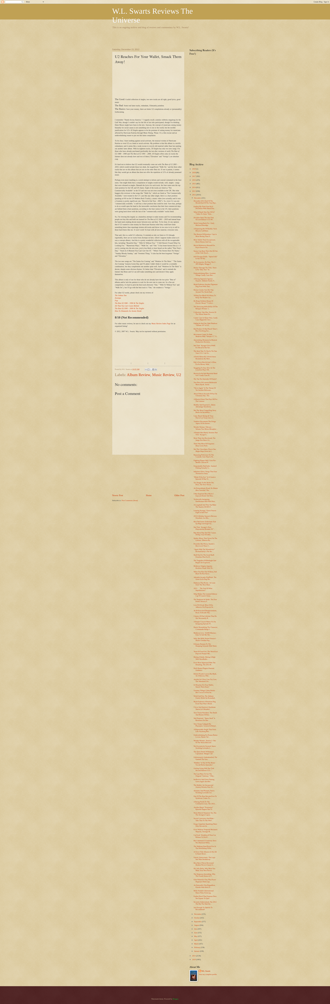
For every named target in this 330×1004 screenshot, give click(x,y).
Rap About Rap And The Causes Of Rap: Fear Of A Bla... (205, 534)
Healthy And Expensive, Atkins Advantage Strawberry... (204, 406)
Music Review (163, 375)
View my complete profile (208, 974)
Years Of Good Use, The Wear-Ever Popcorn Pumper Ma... (206, 652)
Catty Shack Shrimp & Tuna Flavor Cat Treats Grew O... (204, 417)
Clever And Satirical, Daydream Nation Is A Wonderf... (205, 708)
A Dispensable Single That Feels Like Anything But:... (205, 730)
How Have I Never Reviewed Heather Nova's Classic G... (204, 864)
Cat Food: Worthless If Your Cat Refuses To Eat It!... (205, 836)
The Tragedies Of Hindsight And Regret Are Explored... (205, 561)
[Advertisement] (159, 38)
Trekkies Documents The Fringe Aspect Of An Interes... (205, 422)
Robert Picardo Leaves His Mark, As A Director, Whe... (205, 675)
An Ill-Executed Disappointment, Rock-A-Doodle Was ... (205, 611)
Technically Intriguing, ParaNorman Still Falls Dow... (205, 500)
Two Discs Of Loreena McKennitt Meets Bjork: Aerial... (205, 383)
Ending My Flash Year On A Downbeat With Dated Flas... (204, 207)
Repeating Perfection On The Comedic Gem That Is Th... (204, 456)
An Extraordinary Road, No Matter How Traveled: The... (206, 489)
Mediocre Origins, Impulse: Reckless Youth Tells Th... (204, 567)
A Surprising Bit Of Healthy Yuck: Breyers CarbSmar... (205, 230)
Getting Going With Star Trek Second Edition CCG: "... (204, 769)
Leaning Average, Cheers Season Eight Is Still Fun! (205, 511)
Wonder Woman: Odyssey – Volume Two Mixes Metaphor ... (206, 428)
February (197, 947)
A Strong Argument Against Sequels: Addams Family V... (204, 280)
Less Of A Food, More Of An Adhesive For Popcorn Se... (204, 606)
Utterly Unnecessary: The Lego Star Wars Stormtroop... (204, 858)
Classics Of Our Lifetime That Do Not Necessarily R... (205, 617)
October (197, 918)
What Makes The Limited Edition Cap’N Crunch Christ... (205, 595)
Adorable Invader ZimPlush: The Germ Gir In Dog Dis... (205, 578)
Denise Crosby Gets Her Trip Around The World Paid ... (204, 291)
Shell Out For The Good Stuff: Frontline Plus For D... (204, 556)
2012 (194, 195)
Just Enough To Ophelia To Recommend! (203, 908)
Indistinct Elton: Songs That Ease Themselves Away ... (205, 472)
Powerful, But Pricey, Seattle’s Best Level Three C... (204, 545)
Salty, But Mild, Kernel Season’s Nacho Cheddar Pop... (205, 639)
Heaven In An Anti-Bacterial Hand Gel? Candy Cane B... (205, 374)
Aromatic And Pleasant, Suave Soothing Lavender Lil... (204, 792)
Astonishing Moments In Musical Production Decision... (205, 341)
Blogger (175, 999)
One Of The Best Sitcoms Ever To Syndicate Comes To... (205, 797)
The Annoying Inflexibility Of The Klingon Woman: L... (206, 307)
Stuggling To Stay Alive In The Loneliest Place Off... (204, 369)
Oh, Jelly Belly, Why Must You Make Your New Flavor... (204, 869)
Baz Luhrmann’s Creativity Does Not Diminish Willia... (205, 842)
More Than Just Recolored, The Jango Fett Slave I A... (205, 439)
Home (149, 495)
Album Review (138, 375)
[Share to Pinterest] (156, 369)
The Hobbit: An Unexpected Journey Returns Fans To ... (204, 786)
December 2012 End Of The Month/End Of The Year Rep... (205, 202)
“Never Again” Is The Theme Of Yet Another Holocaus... (205, 389)
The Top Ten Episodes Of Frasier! (205, 379)
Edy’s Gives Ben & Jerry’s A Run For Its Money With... (205, 363)
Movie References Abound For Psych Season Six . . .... (204, 246)
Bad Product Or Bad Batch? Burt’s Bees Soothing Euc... (205, 330)
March (196, 944)
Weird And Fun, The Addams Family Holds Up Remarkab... (205, 697)
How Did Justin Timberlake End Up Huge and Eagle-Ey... (205, 523)
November (198, 914)
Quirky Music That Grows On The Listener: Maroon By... (205, 539)
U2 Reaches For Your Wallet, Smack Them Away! (204, 686)
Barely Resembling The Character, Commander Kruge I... (205, 628)
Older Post (179, 495)
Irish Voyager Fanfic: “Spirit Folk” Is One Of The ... (205, 257)
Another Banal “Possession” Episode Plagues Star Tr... (203, 808)
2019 (194, 169)
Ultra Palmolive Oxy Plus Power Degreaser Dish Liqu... (205, 881)
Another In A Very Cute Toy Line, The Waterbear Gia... (205, 680)
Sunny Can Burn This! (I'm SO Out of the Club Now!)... (206, 252)
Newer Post (117, 495)
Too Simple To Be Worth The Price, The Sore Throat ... (204, 484)
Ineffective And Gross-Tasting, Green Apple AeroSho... (204, 780)
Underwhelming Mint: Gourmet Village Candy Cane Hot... (205, 274)
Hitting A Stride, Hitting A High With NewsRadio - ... (204, 658)
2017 (194, 176)
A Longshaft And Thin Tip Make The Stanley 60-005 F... (205, 506)
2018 (194, 173)
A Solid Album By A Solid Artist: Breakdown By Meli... (205, 358)
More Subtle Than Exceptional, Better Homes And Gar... (205, 241)
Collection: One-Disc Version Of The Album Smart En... (205, 313)
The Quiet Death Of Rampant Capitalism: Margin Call (204, 753)
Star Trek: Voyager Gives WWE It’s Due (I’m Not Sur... (204, 346)
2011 (194, 956)
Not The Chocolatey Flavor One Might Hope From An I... (205, 450)
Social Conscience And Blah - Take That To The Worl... (204, 819)
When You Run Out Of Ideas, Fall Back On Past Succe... (205, 573)
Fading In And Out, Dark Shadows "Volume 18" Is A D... (205, 324)
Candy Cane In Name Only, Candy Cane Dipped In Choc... (206, 319)
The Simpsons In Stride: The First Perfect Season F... (205, 600)
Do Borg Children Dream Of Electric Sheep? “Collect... (204, 302)
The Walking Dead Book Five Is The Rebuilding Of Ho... (205, 847)
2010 (194, 959)
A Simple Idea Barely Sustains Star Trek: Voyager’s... (206, 433)
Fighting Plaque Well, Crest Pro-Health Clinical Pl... (205, 461)
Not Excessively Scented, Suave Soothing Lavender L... (205, 747)
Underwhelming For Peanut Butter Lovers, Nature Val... (205, 736)
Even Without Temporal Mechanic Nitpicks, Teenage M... (206, 830)
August (197, 925)
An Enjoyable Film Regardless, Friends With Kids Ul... (204, 886)
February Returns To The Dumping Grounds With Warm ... (205, 646)
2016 (194, 180)
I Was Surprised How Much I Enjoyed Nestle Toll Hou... (204, 495)
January (197, 951)
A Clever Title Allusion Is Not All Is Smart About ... (205, 853)
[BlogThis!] (148, 369)
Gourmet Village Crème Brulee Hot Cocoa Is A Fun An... (204, 691)
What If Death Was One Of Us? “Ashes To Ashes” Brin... (204, 213)
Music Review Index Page (160, 324)
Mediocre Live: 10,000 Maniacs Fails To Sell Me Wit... (205, 634)
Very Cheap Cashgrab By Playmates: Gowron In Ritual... (205, 725)
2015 (194, 184)
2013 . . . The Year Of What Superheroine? (203, 589)
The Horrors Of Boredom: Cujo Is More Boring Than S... (205, 235)
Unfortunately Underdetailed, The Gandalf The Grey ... (205, 758)
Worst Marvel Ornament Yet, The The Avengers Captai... (205, 814)
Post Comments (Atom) (130, 500)
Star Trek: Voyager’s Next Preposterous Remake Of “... (204, 528)
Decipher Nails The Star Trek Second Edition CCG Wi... (204, 219)
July (195, 929)
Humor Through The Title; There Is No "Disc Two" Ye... (205, 269)
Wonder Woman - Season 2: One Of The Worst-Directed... (205, 741)
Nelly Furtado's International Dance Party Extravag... (204, 892)
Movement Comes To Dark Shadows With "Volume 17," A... (206, 335)
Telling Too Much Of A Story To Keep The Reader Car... (205, 296)
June (196, 933)
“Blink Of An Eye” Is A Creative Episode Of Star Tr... (205, 478)
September (198, 922)
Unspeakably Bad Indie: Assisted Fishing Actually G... (205, 467)
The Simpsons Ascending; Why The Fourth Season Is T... (204, 875)
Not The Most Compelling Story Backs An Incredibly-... (205, 411)
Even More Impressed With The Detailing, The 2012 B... (205, 664)
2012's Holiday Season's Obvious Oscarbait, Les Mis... (205, 517)
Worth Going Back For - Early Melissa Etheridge (204, 224)
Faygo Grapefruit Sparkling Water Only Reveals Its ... (205, 825)
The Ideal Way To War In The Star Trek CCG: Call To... (205, 352)
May (196, 936)
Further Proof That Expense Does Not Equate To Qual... (205, 897)
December (197, 198)
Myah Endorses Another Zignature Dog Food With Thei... (206, 285)
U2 (178, 375)
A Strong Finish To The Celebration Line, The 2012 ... (205, 803)
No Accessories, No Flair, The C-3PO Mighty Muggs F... (205, 263)
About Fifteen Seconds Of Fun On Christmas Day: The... (205, 395)
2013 (194, 191)
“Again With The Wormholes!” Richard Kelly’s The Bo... (204, 550)
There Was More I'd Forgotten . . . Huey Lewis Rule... (205, 445)
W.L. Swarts (205, 971)
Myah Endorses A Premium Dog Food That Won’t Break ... (205, 702)
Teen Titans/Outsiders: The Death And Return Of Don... (205, 714)
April (196, 940)
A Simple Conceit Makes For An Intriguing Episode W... (205, 623)
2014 (194, 187)
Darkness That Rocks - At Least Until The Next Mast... (204, 584)
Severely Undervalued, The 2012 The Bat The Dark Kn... (205, 903)
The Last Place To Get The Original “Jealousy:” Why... (204, 775)
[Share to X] (151, 369)
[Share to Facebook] (153, 369)
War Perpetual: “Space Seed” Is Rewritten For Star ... (204, 719)
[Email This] (146, 369)
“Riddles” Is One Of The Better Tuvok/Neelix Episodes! (204, 764)
